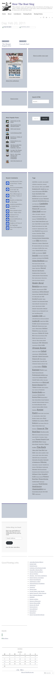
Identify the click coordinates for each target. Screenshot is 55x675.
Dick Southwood (39, 226)
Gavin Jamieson (35, 248)
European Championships (38, 235)
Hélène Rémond (44, 292)
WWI (44, 491)
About (9, 14)
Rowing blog (42, 389)
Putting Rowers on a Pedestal (15, 141)
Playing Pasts (33, 589)
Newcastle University (40, 338)
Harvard (43, 268)
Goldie (33, 253)
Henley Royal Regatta (35, 579)
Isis (40, 296)
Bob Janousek (45, 196)
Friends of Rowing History (36, 572)
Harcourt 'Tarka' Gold (38, 263)
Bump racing (36, 203)
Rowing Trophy (41, 413)
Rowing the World (34, 605)
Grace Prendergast (39, 253)
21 (4, 664)
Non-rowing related (41, 340)
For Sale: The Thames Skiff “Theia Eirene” (16, 150)
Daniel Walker (38, 223)
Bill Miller (45, 191)
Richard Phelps (35, 382)
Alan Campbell (45, 181)
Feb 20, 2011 (5, 41)
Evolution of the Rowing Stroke (38, 568)
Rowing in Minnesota (35, 601)
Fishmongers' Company (37, 243)
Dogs (43, 226)
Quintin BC (34, 377)
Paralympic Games (36, 361)
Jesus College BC (36, 303)
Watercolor (13, 221)
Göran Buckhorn (38, 261)
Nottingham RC (35, 342)
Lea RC (44, 316)
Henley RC (43, 280)
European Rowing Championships (40, 238)
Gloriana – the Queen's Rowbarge (38, 575)
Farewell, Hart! (24, 44)
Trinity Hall (34, 457)
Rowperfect (33, 613)
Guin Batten (34, 258)
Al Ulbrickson (34, 184)
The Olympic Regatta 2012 (6, 45)
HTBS (45, 289)
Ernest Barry (39, 233)
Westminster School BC (44, 471)
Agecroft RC (40, 181)
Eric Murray (34, 233)
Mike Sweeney (35, 333)
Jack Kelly (40, 299)
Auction (43, 186)
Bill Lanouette (39, 191)
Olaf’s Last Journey (15, 129)
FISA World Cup (43, 240)
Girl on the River (34, 574)
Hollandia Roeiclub (39, 289)
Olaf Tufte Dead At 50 (16, 161)
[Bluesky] (40, 18)
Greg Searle (40, 255)
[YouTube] (46, 18)
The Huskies (41, 437)
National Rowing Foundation (37, 583)
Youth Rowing (38, 494)
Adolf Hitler (35, 182)
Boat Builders (39, 193)
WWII (46, 491)
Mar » (22, 670)
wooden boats (35, 481)
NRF (40, 342)
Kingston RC (43, 311)
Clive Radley (38, 214)
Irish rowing (37, 296)
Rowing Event (41, 395)
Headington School (36, 273)
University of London (37, 460)
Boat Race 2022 (39, 196)
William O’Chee (36, 474)
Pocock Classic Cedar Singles (37, 591)
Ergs (47, 231)
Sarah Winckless (37, 415)
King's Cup (38, 310)
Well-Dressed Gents (42, 469)
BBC (46, 189)
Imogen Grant (35, 294)
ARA (41, 186)
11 (25, 659)
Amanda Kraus (39, 184)
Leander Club (37, 316)
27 (35, 664)
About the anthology (12, 81)
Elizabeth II (37, 231)
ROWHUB (32, 597)
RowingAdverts (34, 607)
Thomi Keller (41, 444)
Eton (43, 233)
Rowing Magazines (38, 404)
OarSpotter (33, 585)
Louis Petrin (42, 321)
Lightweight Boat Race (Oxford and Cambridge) (40, 318)
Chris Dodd (36, 211)
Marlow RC (35, 326)
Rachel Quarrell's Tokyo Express (38, 593)
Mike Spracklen (44, 330)
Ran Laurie (46, 379)
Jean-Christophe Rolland (42, 301)
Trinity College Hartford (43, 455)
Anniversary (37, 186)
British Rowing (42, 201)
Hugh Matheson (35, 291)
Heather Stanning (38, 277)
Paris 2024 (42, 361)
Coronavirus (40, 219)
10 (20, 659)
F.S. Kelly (34, 240)
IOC (33, 296)
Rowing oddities (40, 407)
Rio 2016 (40, 382)
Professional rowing (38, 375)
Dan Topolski (43, 223)
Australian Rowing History (36, 562)
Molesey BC (41, 333)
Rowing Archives (34, 599)
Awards (43, 189)
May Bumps (39, 330)
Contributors (17, 14)
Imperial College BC (43, 294)
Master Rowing (39, 328)
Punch (46, 375)
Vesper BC (40, 464)
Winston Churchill (39, 476)
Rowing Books (27, 14)
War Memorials (45, 467)
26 (30, 664)
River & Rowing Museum (36, 595)
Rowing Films (36, 397)
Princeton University (39, 372)
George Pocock (39, 250)
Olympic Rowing (39, 348)
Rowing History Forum (39, 399)
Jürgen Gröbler (40, 308)
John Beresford (42, 303)
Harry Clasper (40, 265)
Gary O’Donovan (46, 245)
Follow (9, 543)
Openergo (32, 587)
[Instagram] (43, 18)
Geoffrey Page (41, 248)
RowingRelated (33, 609)
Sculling (41, 415)
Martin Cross (41, 326)
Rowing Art (37, 389)
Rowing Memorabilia (35, 603)
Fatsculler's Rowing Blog (36, 570)
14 (4, 661)
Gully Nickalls (39, 258)
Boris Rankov (41, 198)
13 (35, 659)
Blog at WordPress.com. (27, 672)
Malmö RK (38, 323)
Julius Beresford (38, 306)
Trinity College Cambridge (41, 452)
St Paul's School (38, 425)
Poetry (42, 370)
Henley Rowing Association (37, 577)
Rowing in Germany (41, 402)
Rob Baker (39, 387)
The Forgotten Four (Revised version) (15, 125)
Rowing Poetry (38, 14)
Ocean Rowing (35, 345)
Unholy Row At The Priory (15, 121)
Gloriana (44, 250)
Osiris (39, 351)
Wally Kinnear (39, 467)
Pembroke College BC (41, 363)
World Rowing (43, 484)
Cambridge (43, 203)
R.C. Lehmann (39, 377)
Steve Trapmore (41, 423)
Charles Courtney (43, 208)
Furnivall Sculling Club (38, 245)
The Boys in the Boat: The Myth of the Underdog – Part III (16, 146)
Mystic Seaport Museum (40, 335)
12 (30, 659)
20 (35, 661)
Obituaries (45, 342)
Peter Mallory (38, 366)
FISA (37, 240)
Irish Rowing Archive (35, 581)
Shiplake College (39, 418)
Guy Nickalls (45, 258)
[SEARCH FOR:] (40, 101)
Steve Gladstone (41, 420)
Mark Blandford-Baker (45, 323)
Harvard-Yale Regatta (38, 270)
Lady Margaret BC (39, 313)
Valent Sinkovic (35, 464)
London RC (36, 321)
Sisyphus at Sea (14, 216)
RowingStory (33, 611)
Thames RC (41, 428)
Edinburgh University (41, 228)
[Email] (49, 18)
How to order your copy (40, 56)
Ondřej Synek (34, 351)
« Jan (17, 670)
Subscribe (44, 118)
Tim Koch (41, 447)
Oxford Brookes (35, 354)
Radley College (40, 380)
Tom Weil (41, 450)
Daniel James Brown (40, 221)
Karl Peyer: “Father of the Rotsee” (16, 137)
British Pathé (33, 564)
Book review (14, 99)
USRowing (43, 462)
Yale (33, 494)
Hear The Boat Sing (23, 4)
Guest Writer (45, 255)
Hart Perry (38, 268)
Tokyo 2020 (35, 450)
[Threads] (52, 18)
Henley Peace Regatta (36, 280)
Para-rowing (43, 359)
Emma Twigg (43, 231)
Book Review (35, 198)
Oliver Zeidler (41, 345)
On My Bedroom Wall (15, 133)
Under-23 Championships (42, 457)
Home (4, 14)
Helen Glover (44, 277)
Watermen (34, 469)
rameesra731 (13, 214)
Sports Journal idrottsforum (37, 615)
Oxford (43, 351)
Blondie (33, 193)
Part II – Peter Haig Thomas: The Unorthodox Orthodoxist (15, 156)
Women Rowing (43, 479)
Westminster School (36, 471)
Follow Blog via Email (13, 527)
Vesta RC (45, 464)
